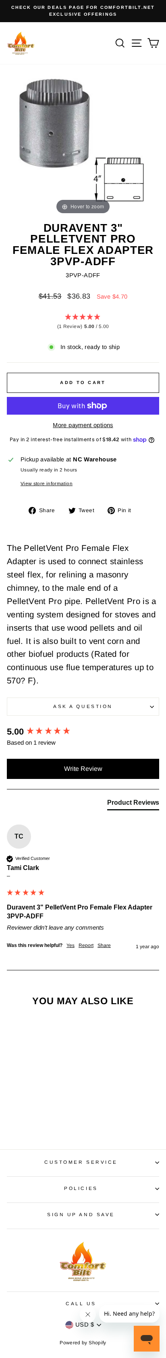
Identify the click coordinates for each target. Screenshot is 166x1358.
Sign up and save (81, 1214)
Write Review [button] (83, 768)
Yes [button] (70, 945)
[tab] (133, 804)
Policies (81, 1188)
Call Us (81, 1303)
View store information (47, 483)
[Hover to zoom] (83, 139)
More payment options (83, 425)
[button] (83, 322)
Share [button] (104, 945)
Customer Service (81, 1162)
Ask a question (82, 706)
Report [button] (86, 945)
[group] (83, 732)
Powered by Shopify (83, 1343)
